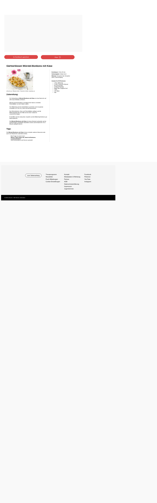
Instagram (87, 181)
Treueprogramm (51, 174)
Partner (66, 179)
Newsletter (49, 177)
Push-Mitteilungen (52, 179)
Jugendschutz (69, 189)
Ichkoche (17, 8)
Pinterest (87, 177)
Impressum (68, 186)
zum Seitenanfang (33, 175)
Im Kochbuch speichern (21, 57)
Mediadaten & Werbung (72, 177)
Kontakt (66, 174)
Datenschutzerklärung (71, 184)
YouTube (87, 179)
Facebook (87, 174)
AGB (65, 181)
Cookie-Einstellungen (53, 181)
